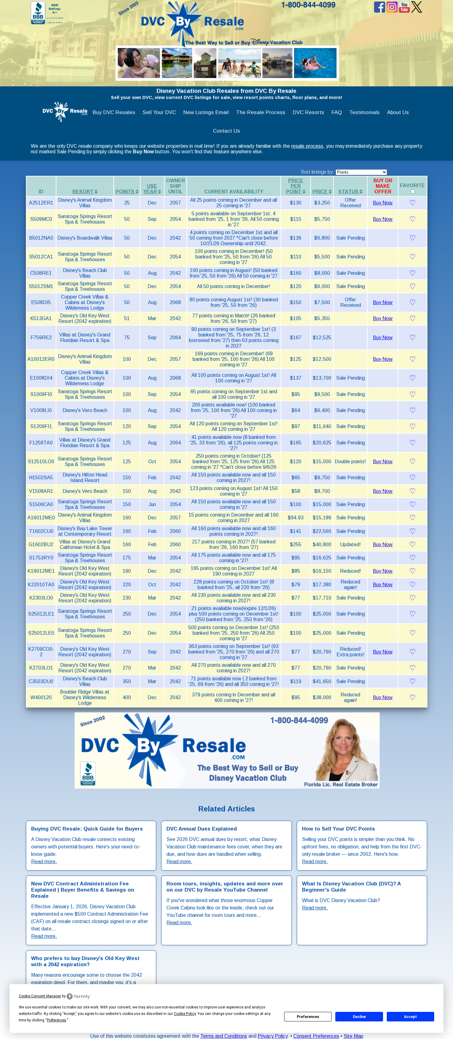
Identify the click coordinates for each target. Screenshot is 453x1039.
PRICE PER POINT (294, 186)
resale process (307, 146)
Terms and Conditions (223, 1036)
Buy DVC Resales (114, 112)
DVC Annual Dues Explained (201, 829)
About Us (398, 112)
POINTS (126, 191)
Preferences (308, 1017)
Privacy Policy (273, 1036)
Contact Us (226, 131)
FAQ (337, 112)
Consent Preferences (316, 1036)
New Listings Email (206, 112)
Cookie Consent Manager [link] (40, 996)
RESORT (83, 191)
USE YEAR (150, 188)
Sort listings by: (318, 172)
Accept (410, 1017)
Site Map (353, 1036)
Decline (359, 1017)
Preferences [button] (56, 1020)
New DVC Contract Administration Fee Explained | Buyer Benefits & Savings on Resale (82, 890)
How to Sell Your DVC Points (338, 829)
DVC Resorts (308, 112)
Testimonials (364, 112)
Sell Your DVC (159, 112)
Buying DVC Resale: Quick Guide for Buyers (87, 829)
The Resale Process (260, 112)
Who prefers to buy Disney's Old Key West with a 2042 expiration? (85, 961)
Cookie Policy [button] (185, 1014)
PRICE (320, 191)
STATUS (349, 191)
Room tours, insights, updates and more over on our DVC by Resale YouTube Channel (224, 887)
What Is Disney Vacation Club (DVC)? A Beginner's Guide (351, 887)
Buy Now (383, 202)
